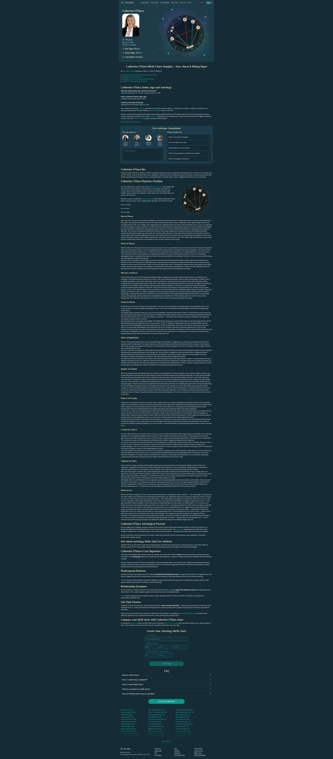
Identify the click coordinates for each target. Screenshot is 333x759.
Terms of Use (198, 751)
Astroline (127, 749)
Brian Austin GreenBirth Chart (129, 736)
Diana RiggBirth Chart (127, 717)
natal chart (179, 529)
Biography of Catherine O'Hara (132, 77)
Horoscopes (155, 3)
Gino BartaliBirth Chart (127, 726)
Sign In (209, 3)
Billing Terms (198, 753)
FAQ (155, 753)
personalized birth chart (188, 613)
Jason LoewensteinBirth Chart (157, 710)
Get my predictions (166, 701)
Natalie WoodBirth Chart (128, 712)
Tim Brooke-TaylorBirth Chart (184, 724)
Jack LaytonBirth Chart (154, 722)
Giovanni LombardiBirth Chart (184, 710)
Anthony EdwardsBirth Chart (156, 714)
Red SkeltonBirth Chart (155, 717)
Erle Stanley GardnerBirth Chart (157, 719)
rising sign (152, 116)
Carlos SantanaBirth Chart (183, 714)
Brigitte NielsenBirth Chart (128, 738)
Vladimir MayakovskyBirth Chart (185, 712)
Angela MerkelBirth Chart (128, 729)
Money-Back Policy (199, 755)
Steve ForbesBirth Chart (183, 729)
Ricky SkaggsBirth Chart (183, 717)
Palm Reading (164, 3)
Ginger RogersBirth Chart (155, 738)
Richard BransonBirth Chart (129, 722)
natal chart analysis (155, 110)
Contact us (157, 748)
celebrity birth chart (156, 187)
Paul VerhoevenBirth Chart (128, 719)
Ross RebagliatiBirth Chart (183, 733)
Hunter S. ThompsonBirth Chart (157, 712)
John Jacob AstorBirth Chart (156, 733)
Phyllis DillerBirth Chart (155, 729)
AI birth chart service (170, 623)
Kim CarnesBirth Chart (127, 710)
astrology (141, 108)
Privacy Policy (198, 748)
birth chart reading (139, 118)
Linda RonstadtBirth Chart (183, 738)
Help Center (158, 751)
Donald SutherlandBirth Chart (129, 733)
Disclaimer (177, 753)
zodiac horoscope (147, 199)
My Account (157, 755)
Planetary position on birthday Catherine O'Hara (138, 79)
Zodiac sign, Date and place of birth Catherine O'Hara (139, 75)
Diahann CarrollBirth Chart (183, 731)
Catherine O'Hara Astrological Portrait (134, 81)
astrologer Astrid (128, 71)
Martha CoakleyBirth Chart (183, 736)
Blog (175, 748)
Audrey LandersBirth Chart (183, 722)
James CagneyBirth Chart (155, 731)
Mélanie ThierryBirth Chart (128, 731)
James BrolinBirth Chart (182, 719)
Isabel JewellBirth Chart (127, 724)
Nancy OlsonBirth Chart (155, 736)
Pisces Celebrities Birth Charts (130, 122)
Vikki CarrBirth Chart (127, 714)
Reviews (177, 751)
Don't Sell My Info (179, 755)
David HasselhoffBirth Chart (156, 726)
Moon (123, 596)
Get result (166, 664)
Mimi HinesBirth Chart (182, 726)
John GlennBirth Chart (154, 724)
